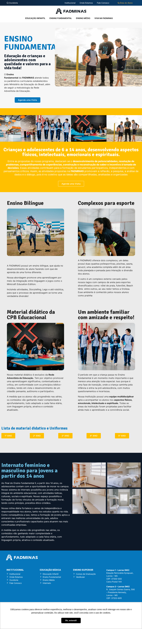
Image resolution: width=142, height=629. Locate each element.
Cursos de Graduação (86, 574)
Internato (47, 583)
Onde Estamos (86, 3)
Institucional (70, 3)
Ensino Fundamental (61, 18)
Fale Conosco (103, 3)
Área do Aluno (126, 3)
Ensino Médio (83, 18)
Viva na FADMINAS (103, 18)
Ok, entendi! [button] (71, 620)
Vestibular (80, 577)
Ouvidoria (13, 3)
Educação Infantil (35, 18)
